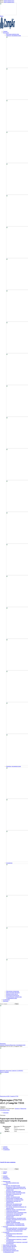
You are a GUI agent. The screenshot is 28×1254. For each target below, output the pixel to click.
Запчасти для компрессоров (13, 35)
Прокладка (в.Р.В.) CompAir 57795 (9, 1096)
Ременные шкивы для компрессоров (15, 1209)
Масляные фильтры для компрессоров (16, 1229)
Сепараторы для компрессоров (14, 1230)
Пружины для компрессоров (13, 1205)
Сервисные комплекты (12, 1211)
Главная (2, 1045)
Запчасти (7, 1045)
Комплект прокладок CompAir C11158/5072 (11, 1070)
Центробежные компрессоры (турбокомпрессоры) (14, 997)
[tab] (15, 1112)
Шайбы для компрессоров (13, 1222)
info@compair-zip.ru (9, 0)
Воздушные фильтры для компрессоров (16, 1228)
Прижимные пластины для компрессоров (13, 1201)
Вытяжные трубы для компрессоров (15, 1187)
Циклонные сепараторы (12, 991)
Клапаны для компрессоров (13, 1191)
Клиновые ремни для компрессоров (15, 1192)
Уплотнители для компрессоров (14, 1214)
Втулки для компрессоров (13, 1185)
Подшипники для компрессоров (14, 1199)
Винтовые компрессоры (12, 34)
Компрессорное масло (12, 994)
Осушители (9, 863)
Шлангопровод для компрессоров (15, 1223)
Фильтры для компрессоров (13, 766)
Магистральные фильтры (13, 992)
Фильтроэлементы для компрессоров (16, 1218)
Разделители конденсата (12, 995)
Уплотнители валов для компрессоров (16, 1212)
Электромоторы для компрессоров (15, 1225)
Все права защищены (8, 1162)
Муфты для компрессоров (13, 1197)
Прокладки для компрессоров (17, 1045)
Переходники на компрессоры (14, 1198)
